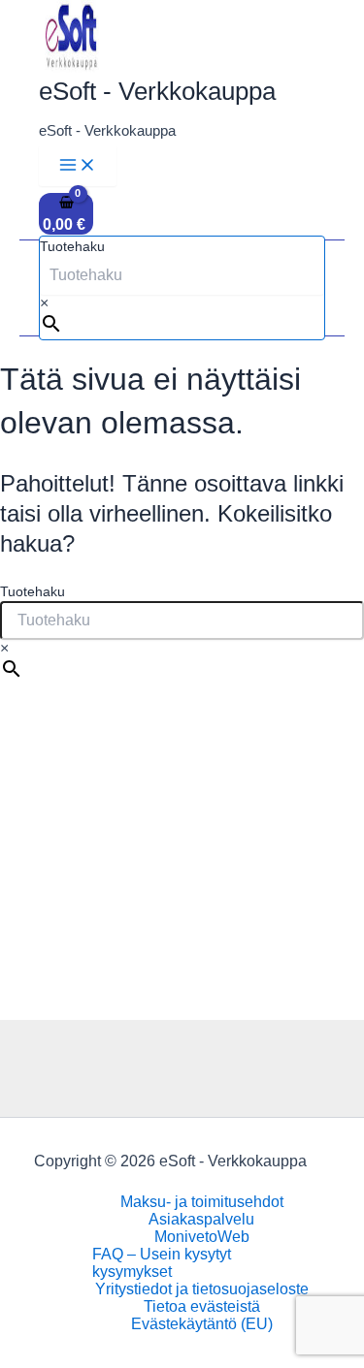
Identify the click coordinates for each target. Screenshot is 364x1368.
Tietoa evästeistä (202, 1306)
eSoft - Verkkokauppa (157, 91)
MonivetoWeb (201, 1236)
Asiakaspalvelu (201, 1219)
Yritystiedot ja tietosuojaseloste (202, 1289)
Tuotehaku (72, 246)
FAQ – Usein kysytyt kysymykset (161, 1263)
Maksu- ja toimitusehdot (201, 1201)
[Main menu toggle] (77, 165)
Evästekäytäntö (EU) (202, 1324)
